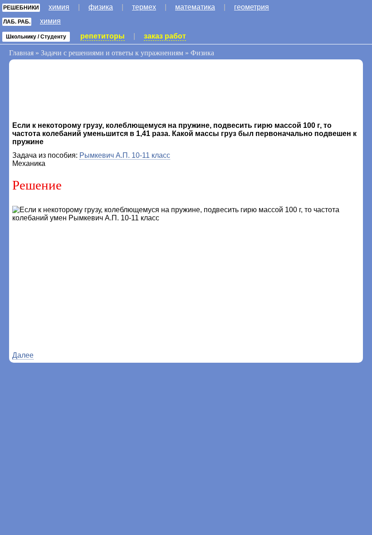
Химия (59, 7)
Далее (23, 355)
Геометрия (251, 7)
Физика (100, 7)
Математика (195, 7)
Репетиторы (102, 36)
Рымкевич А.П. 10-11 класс (124, 155)
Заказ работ (165, 36)
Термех (144, 7)
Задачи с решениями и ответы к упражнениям (112, 53)
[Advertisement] (84, 92)
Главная (21, 53)
